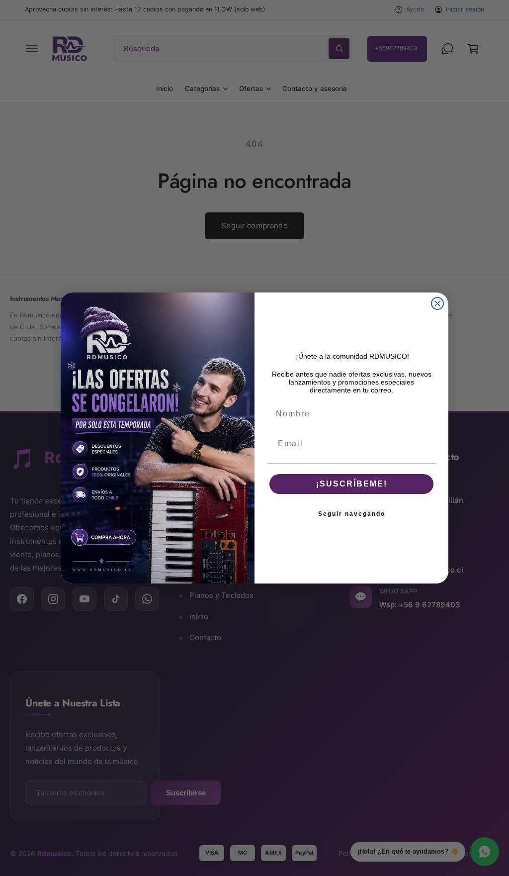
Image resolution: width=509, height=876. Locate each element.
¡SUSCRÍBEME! (351, 484)
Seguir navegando (351, 513)
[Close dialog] (437, 303)
